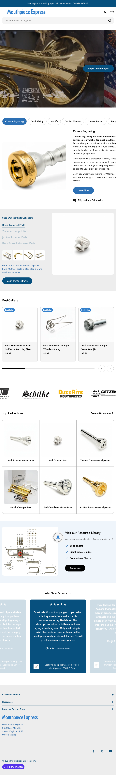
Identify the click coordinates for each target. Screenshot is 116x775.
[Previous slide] (101, 368)
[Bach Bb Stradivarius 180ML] (7, 255)
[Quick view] (33, 313)
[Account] (105, 12)
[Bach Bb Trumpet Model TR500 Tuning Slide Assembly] (29, 255)
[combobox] (58, 20)
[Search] (109, 20)
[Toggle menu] (4, 12)
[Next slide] (110, 368)
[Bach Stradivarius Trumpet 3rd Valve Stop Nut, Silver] (19, 324)
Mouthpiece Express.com (23, 760)
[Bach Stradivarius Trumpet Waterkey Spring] (57, 324)
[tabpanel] (23, 267)
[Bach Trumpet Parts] (83, 244)
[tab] (14, 121)
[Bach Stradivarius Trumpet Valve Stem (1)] (96, 324)
